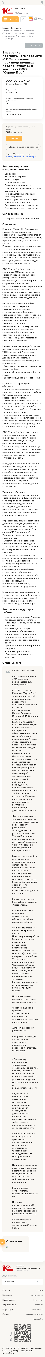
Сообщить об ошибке (34, 1314)
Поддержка (38, 1305)
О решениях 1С (37, 1295)
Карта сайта (38, 1319)
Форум (5, 1314)
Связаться (14, 138)
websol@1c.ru (8, 1353)
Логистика (18, 157)
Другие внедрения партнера (23, 147)
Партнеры (7, 1309)
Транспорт (30, 157)
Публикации (8, 1300)
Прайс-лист (38, 1300)
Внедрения (16, 28)
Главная (5, 28)
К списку (35, 45)
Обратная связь (37, 1310)
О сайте (39, 1290)
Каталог (6, 1290)
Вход (40, 19)
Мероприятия (9, 1305)
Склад (9, 157)
